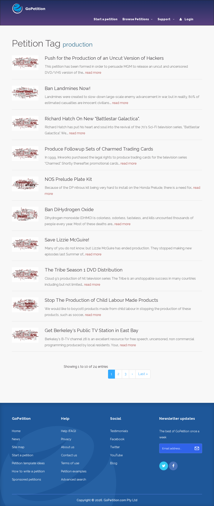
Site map (18, 447)
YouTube (116, 455)
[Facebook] (173, 466)
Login (188, 19)
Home (16, 431)
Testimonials (119, 431)
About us (67, 447)
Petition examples (73, 471)
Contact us (69, 455)
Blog (113, 463)
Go (197, 448)
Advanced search (73, 479)
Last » (143, 374)
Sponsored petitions (26, 479)
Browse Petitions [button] (135, 19)
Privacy (66, 439)
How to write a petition (28, 471)
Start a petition (105, 19)
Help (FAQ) (68, 431)
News (16, 439)
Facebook (117, 439)
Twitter (115, 447)
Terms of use (70, 463)
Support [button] (164, 19)
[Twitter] (163, 466)
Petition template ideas (28, 463)
